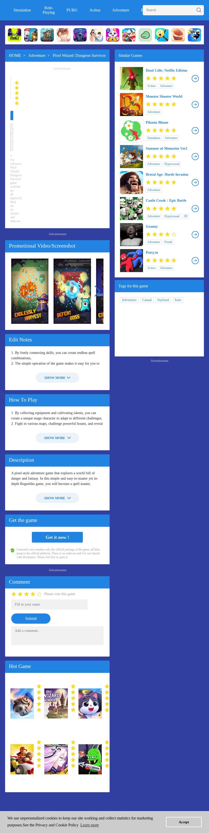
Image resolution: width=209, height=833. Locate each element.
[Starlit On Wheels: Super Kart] (22, 759)
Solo (178, 300)
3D (186, 216)
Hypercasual (171, 164)
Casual (147, 300)
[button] (97, 291)
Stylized (163, 300)
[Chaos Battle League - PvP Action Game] (22, 703)
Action (94, 10)
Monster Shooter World (164, 96)
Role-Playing (49, 10)
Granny (152, 226)
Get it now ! (57, 537)
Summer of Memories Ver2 (166, 148)
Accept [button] (184, 822)
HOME (15, 55)
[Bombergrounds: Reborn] (90, 703)
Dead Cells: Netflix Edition (166, 70)
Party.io (152, 252)
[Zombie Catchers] (90, 759)
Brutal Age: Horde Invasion (167, 174)
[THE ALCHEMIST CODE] (56, 759)
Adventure (120, 10)
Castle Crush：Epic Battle (166, 200)
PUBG (72, 10)
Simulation (22, 10)
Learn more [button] (89, 825)
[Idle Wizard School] (56, 703)
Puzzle (168, 242)
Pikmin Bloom (157, 122)
